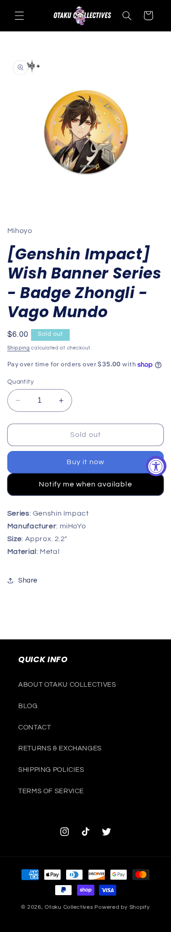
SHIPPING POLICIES (51, 769)
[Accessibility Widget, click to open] (156, 466)
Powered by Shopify (122, 907)
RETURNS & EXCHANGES (60, 748)
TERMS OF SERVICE (51, 791)
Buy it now (85, 462)
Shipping (18, 347)
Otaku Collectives (69, 907)
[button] (19, 15)
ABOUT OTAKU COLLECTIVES (67, 684)
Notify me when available (85, 484)
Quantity (20, 382)
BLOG (28, 706)
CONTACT (34, 727)
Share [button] (27, 580)
